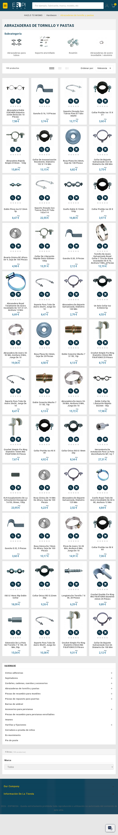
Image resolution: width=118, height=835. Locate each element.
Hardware (10, 666)
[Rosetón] (73, 42)
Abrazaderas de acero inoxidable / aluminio (101, 54)
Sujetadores (11, 678)
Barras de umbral (14, 704)
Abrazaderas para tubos (16, 54)
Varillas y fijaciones (15, 725)
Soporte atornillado (45, 53)
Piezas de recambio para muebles (23, 694)
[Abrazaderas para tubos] (16, 42)
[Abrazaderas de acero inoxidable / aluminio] (101, 42)
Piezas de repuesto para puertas (22, 699)
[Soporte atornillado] (45, 42)
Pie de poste (11, 740)
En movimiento (13, 735)
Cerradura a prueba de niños (20, 730)
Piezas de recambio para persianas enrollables (30, 714)
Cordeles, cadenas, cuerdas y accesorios (26, 683)
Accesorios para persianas (19, 709)
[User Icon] (107, 5)
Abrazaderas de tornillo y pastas (22, 688)
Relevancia (104, 68)
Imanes (9, 719)
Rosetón (73, 53)
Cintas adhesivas (14, 673)
